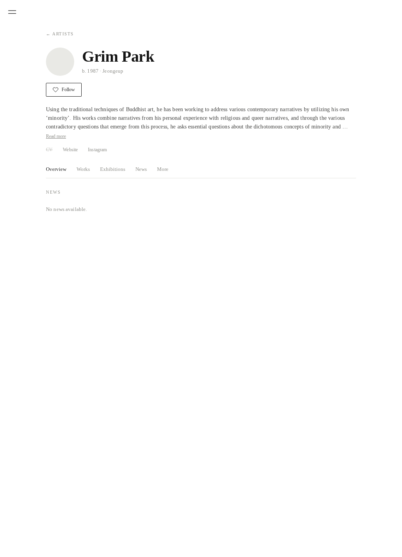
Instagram (97, 149)
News (141, 169)
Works (83, 169)
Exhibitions (112, 169)
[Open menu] (12, 12)
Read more (56, 136)
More (162, 169)
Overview (56, 169)
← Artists (60, 33)
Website (70, 149)
